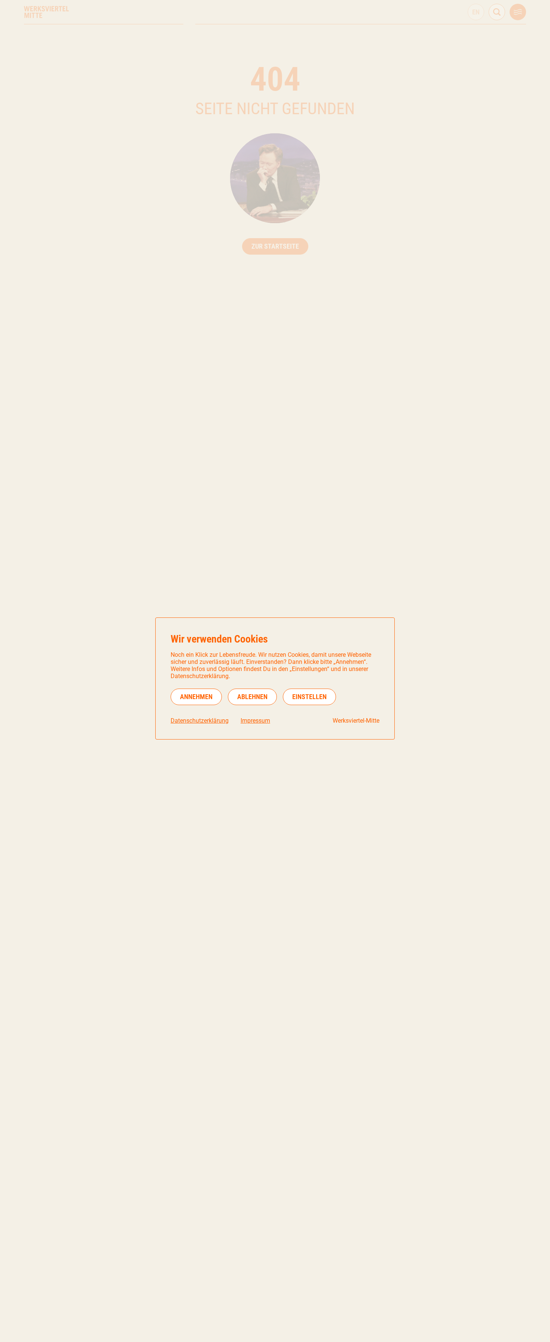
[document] (275, 678)
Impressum (255, 720)
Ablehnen (252, 697)
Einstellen (309, 697)
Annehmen (196, 697)
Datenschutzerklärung (200, 720)
